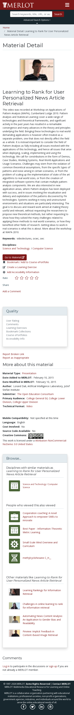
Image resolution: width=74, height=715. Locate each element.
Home (6, 27)
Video (29, 406)
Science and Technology (16, 248)
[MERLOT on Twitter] (32, 708)
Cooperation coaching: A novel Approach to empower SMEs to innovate (40, 516)
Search (58, 14)
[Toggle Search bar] (37, 23)
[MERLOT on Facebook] (24, 708)
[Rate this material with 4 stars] (32, 277)
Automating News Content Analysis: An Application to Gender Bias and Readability (43, 619)
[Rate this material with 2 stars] (22, 277)
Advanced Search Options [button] (36, 20)
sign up (53, 666)
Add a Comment (12, 291)
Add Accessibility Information (23, 272)
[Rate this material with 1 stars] (17, 277)
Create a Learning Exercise (22, 267)
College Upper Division (25, 402)
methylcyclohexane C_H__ (37, 557)
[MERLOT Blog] (50, 708)
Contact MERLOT (61, 683)
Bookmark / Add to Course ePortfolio (28, 262)
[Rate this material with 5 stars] (37, 277)
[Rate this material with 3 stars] (27, 277)
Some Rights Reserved (38, 683)
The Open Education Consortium (35, 394)
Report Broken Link (13, 354)
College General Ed (37, 398)
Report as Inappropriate (16, 357)
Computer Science (43, 248)
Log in (6, 666)
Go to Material (13, 257)
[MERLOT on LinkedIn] (41, 708)
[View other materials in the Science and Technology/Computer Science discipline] (16, 485)
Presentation (29, 373)
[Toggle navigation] (67, 5)
